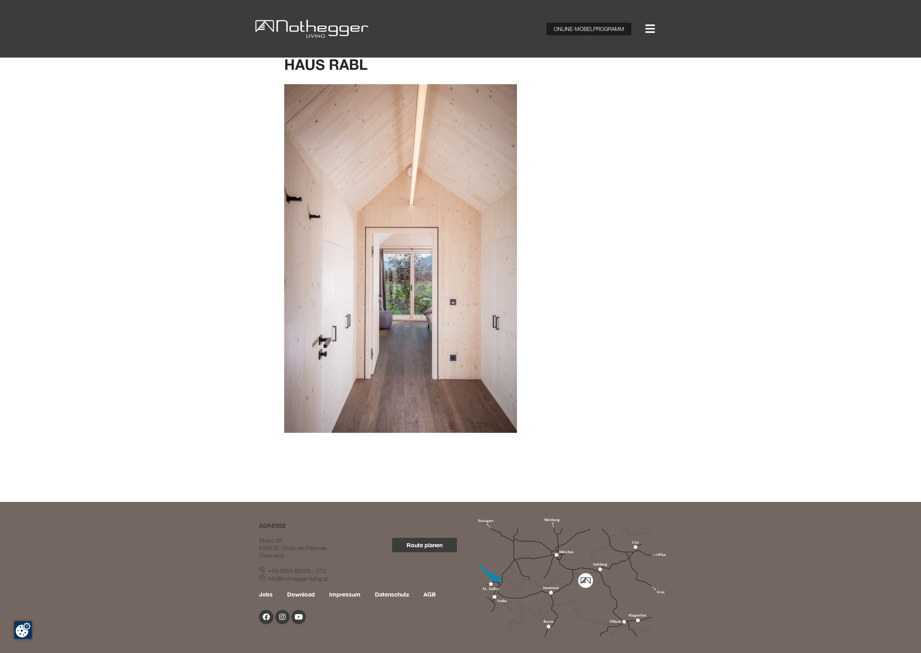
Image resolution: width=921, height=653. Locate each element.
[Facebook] (266, 617)
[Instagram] (282, 617)
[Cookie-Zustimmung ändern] (23, 630)
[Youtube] (298, 617)
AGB (429, 594)
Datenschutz (392, 594)
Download (301, 594)
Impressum (344, 594)
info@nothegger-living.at (296, 578)
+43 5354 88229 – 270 (295, 570)
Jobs (266, 594)
